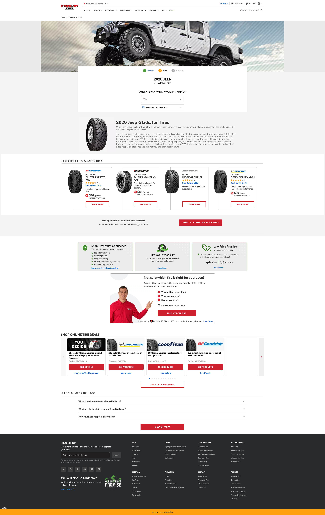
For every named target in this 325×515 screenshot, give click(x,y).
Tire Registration (203, 458)
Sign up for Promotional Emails (175, 447)
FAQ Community (203, 484)
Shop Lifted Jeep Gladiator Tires (201, 222)
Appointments (126, 10)
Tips (140, 10)
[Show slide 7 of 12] (164, 379)
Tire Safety (234, 447)
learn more (66, 488)
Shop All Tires (162, 427)
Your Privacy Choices (238, 491)
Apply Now (169, 480)
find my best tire (176, 313)
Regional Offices (203, 480)
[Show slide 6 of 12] (161, 379)
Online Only (169, 458)
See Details (126, 372)
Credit (167, 476)
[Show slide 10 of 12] (170, 379)
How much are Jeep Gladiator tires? (96, 416)
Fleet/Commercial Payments (174, 488)
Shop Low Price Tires (162, 243)
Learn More (208, 321)
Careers (134, 488)
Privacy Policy (235, 476)
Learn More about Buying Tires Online (93, 243)
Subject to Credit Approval (87, 372)
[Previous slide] (63, 357)
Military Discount (171, 454)
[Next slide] (261, 357)
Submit (116, 455)
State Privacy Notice (238, 488)
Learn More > (219, 267)
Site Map (234, 499)
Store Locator (202, 476)
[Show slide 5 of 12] (159, 379)
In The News (136, 491)
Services (134, 454)
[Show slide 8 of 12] (166, 379)
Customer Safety (203, 465)
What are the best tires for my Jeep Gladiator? (102, 409)
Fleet (164, 10)
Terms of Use (235, 480)
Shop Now (97, 204)
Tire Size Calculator (237, 450)
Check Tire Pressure (237, 454)
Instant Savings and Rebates (174, 450)
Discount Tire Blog (237, 458)
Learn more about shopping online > (105, 268)
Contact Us (202, 488)
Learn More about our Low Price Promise (219, 243)
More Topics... (235, 462)
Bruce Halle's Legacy (139, 476)
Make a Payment (170, 484)
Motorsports (136, 484)
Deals (171, 10)
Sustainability (136, 495)
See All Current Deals (163, 384)
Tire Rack (135, 465)
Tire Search (136, 447)
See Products (126, 366)
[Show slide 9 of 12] (168, 379)
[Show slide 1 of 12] (150, 379)
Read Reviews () (93, 185)
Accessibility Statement (239, 495)
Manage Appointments (205, 450)
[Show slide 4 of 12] (157, 379)
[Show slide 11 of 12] (173, 379)
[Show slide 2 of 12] (152, 379)
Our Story (135, 480)
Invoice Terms (235, 484)
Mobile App (136, 462)
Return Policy (202, 462)
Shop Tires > (162, 268)
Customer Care (203, 447)
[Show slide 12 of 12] (175, 379)
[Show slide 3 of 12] (154, 379)
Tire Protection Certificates (207, 454)
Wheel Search (136, 450)
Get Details (86, 366)
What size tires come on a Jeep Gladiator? (99, 401)
